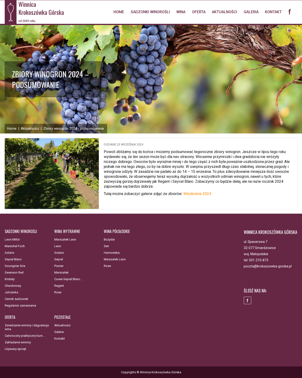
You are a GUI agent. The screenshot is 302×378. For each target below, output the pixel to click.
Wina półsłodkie (117, 231)
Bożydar (109, 239)
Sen (106, 246)
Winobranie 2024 (197, 193)
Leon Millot (12, 239)
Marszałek (61, 272)
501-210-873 (258, 260)
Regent (59, 285)
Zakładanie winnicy (18, 342)
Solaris (9, 252)
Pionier (58, 266)
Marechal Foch (15, 246)
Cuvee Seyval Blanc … (68, 279)
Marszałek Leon (65, 239)
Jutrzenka (11, 292)
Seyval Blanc (13, 259)
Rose (57, 292)
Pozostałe (62, 317)
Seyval (58, 259)
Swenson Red (14, 272)
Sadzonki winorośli (150, 12)
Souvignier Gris (15, 266)
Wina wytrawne (67, 231)
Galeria (251, 12)
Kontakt (273, 12)
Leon (57, 246)
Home (118, 12)
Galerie (59, 332)
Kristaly (10, 279)
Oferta (199, 12)
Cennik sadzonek (16, 299)
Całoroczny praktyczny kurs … (25, 335)
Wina (180, 12)
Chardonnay (13, 285)
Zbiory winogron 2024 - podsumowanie (73, 128)
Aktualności (224, 12)
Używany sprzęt (15, 349)
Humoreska (112, 252)
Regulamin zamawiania (20, 305)
